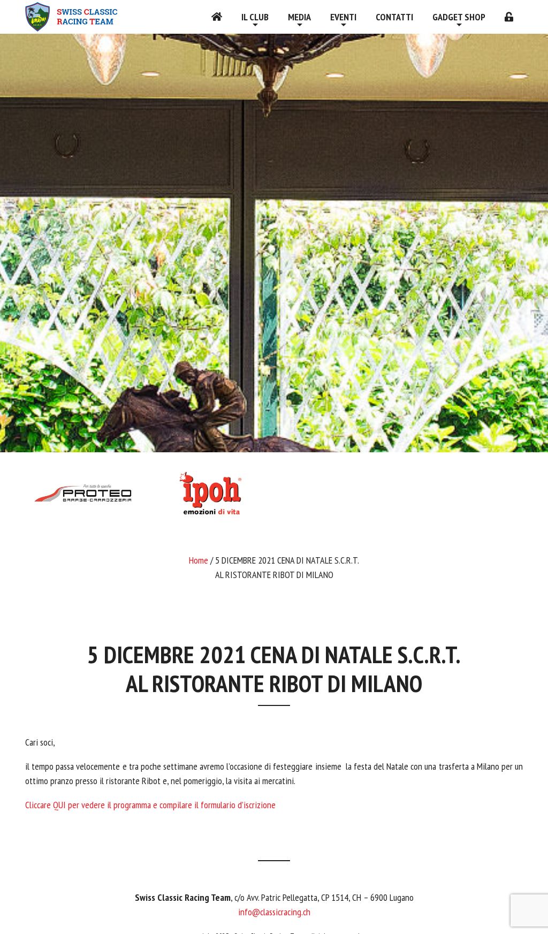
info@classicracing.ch (274, 912)
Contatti (394, 17)
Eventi (343, 17)
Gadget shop (458, 17)
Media (299, 17)
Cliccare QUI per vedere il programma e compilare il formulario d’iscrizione (150, 805)
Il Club (255, 17)
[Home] (217, 17)
